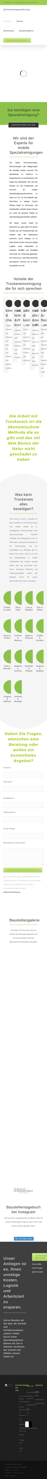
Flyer (37, 1392)
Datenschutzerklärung (11, 892)
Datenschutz (38, 1403)
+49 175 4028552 (20, 1421)
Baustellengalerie (29, 1392)
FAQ (37, 1395)
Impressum (38, 1399)
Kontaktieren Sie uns (29, 1408)
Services (29, 1398)
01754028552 (8, 2)
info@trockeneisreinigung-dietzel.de (26, 2)
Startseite (29, 1386)
